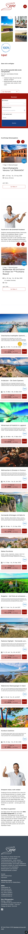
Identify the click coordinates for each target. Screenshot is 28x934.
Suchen (14, 123)
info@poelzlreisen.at (6, 894)
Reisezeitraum (7, 107)
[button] (18, 141)
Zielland (5, 100)
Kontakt (3, 874)
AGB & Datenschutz (6, 875)
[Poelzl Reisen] (8, 6)
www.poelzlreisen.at (6, 896)
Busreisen (14, 97)
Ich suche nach (7, 114)
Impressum (4, 877)
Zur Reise (13, 186)
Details (24, 351)
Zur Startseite (6, 91)
